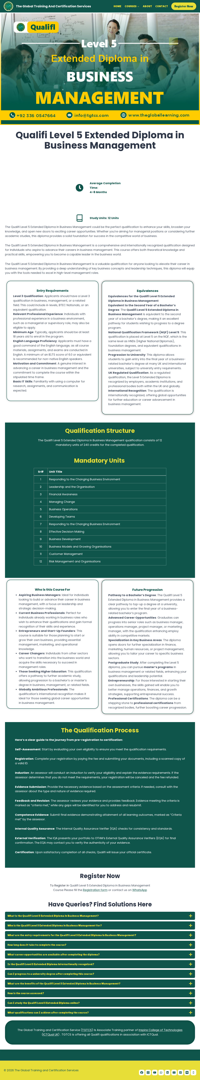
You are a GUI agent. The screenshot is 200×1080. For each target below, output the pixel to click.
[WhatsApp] (161, 1072)
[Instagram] (148, 1072)
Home (117, 6)
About (147, 6)
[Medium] (187, 1072)
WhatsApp (139, 890)
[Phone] (193, 1072)
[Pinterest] (180, 1072)
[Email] (174, 1072)
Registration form (95, 890)
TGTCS (87, 1030)
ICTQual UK (50, 1034)
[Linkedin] (167, 1072)
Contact (161, 6)
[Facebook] (142, 1072)
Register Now (183, 6)
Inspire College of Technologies (160, 1030)
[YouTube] (155, 1072)
